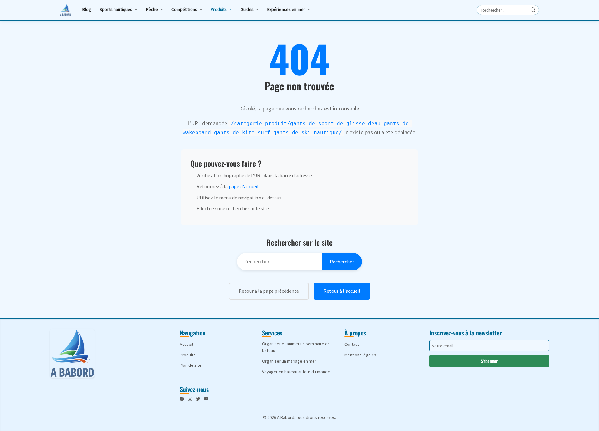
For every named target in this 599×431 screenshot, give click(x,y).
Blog (86, 9)
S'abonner (489, 361)
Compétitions (184, 9)
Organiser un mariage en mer (289, 361)
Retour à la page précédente (269, 291)
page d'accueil (244, 186)
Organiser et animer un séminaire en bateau (296, 347)
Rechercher (342, 261)
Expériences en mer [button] (286, 9)
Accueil (186, 344)
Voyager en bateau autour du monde (296, 372)
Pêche (152, 9)
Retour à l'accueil (342, 291)
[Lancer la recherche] (533, 10)
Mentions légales (360, 355)
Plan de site (191, 365)
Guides (247, 9)
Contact (351, 344)
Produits (219, 9)
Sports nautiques (116, 9)
